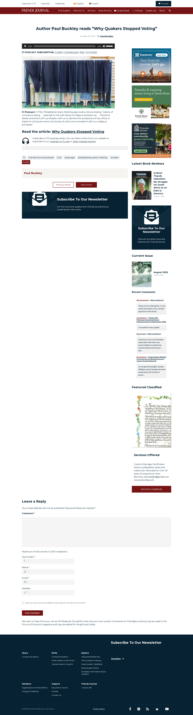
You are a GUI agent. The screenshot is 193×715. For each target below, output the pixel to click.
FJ (24, 157)
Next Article (86, 185)
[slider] (109, 46)
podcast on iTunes (59, 141)
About (162, 11)
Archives (91, 11)
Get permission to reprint (62, 664)
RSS (82, 52)
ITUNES (58, 52)
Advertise (45, 4)
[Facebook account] (130, 709)
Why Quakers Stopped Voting (78, 132)
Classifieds (60, 4)
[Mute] (104, 46)
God (59, 157)
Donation (116, 659)
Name (26, 567)
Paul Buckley (106, 36)
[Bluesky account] (157, 709)
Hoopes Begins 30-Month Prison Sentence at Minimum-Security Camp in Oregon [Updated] (151, 359)
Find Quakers (64, 11)
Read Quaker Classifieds (91, 664)
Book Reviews (105, 11)
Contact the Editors (30, 657)
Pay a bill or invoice (60, 688)
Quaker (115, 157)
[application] (68, 46)
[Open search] (169, 10)
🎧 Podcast (137, 11)
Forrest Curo (141, 334)
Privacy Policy (99, 709)
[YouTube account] (167, 709)
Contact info (86, 688)
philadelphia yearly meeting (92, 157)
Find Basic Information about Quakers (93, 673)
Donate (164, 3)
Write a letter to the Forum (63, 660)
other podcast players (84, 141)
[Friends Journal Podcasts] (138, 709)
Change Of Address (30, 691)
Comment (28, 513)
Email (25, 578)
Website (26, 588)
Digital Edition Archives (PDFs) (34, 688)
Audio (26, 162)
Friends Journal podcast (41, 157)
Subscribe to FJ (29, 4)
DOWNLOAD (71, 52)
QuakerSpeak (123, 11)
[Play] (25, 46)
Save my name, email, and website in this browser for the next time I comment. (56, 603)
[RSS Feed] (147, 709)
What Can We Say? (157, 300)
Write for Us (78, 11)
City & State (28, 557)
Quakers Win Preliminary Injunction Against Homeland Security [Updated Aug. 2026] (151, 320)
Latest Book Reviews (148, 163)
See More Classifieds (151, 489)
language (70, 157)
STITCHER (91, 52)
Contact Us (56, 695)
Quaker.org (151, 11)
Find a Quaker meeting (91, 660)
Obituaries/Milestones (90, 657)
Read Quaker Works (90, 668)
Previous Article (63, 185)
